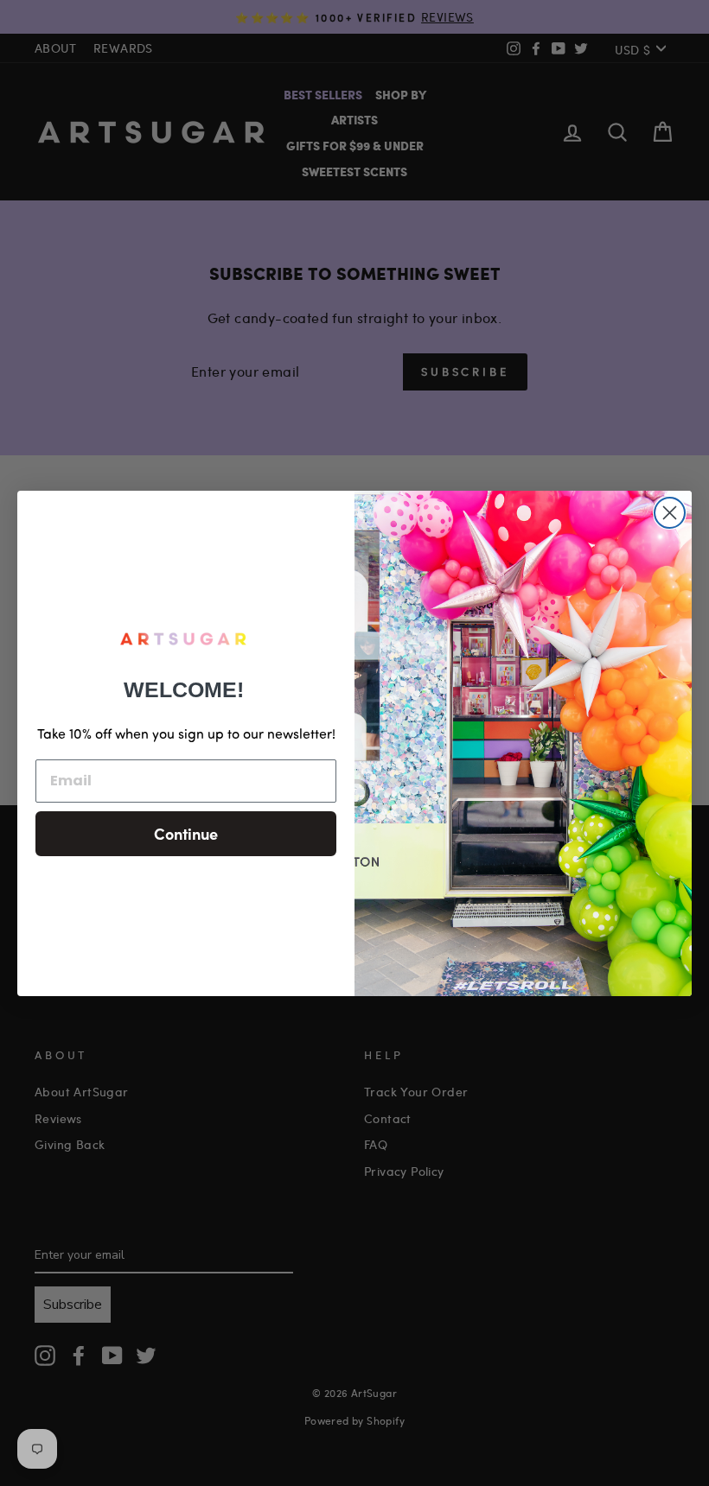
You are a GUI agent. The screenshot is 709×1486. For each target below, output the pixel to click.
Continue (186, 833)
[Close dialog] (670, 513)
